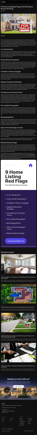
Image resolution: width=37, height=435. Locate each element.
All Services (21, 418)
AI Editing (29, 423)
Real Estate (3, 35)
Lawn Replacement (22, 421)
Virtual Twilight (21, 423)
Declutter (29, 421)
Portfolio (11, 418)
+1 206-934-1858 (4, 409)
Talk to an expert (18, 386)
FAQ (2, 421)
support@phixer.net (5, 412)
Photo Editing (30, 418)
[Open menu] (35, 2)
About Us (3, 418)
